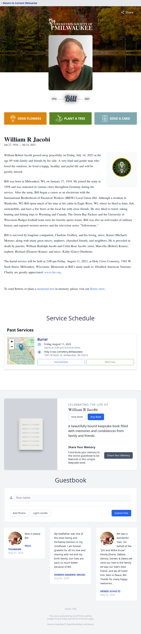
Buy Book (96, 416)
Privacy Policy (60, 618)
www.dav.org (52, 272)
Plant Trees (110, 362)
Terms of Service (80, 618)
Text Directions (61, 362)
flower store (97, 289)
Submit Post (121, 513)
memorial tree (45, 289)
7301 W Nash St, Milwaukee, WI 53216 (66, 355)
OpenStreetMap (74, 624)
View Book (77, 416)
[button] (21, 347)
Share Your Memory (118, 455)
